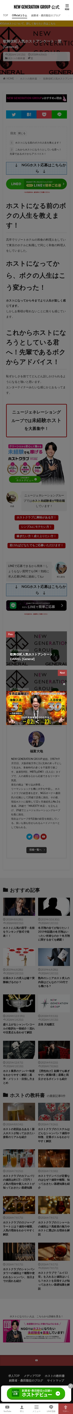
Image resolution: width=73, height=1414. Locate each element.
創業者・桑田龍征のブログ (45, 15)
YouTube (7, 1411)
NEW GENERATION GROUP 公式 (36, 7)
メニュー (36, 1411)
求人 (22, 1411)
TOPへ (66, 1411)
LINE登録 (51, 1411)
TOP (5, 15)
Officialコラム (19, 15)
